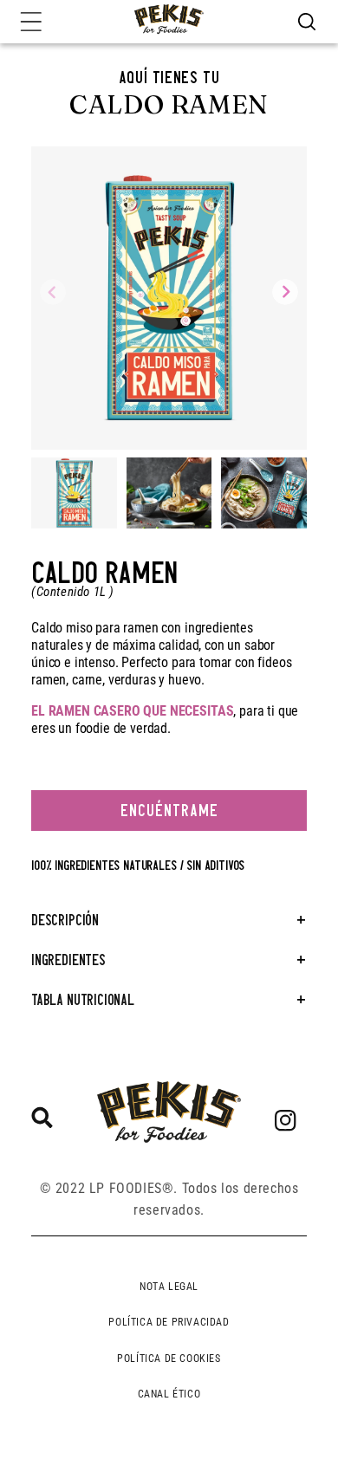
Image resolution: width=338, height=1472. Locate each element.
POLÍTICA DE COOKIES (168, 1358)
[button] (306, 21)
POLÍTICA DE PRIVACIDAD (168, 1322)
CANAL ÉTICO (169, 1394)
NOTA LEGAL (169, 1287)
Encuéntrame (169, 810)
